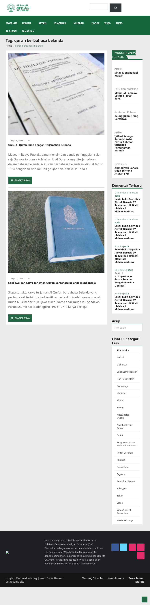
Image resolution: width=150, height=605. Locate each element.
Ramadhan (28, 31)
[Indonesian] (129, 5)
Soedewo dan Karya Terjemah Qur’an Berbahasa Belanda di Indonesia (52, 283)
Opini (120, 435)
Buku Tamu (135, 578)
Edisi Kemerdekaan (126, 89)
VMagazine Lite (15, 581)
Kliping (120, 400)
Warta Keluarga (125, 520)
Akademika (123, 350)
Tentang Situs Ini (92, 578)
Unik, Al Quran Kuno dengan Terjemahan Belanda (39, 145)
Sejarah (121, 474)
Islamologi (122, 386)
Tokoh (120, 495)
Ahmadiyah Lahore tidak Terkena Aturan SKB (126, 170)
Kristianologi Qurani (123, 416)
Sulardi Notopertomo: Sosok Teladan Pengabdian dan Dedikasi (124, 279)
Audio (119, 23)
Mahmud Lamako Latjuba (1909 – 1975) (126, 96)
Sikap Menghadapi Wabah (126, 74)
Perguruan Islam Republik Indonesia (127, 444)
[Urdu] (143, 5)
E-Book (95, 23)
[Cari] (115, 7)
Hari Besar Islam (125, 379)
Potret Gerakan (125, 452)
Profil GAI (11, 23)
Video (107, 23)
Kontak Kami (116, 578)
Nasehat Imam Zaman (124, 426)
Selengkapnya (20, 180)
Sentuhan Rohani (125, 112)
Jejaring (140, 581)
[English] (138, 5)
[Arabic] (133, 5)
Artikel (43, 23)
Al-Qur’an (11, 31)
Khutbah (79, 23)
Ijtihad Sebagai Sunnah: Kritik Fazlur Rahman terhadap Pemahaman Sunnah (124, 143)
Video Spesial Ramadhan (124, 511)
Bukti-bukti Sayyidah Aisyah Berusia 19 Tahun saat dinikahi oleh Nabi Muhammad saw (127, 205)
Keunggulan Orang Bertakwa (126, 117)
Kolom (120, 407)
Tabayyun (122, 488)
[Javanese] (148, 5)
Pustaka (121, 459)
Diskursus (121, 164)
